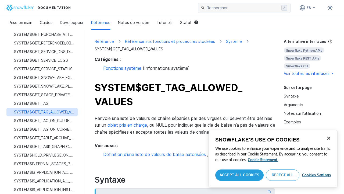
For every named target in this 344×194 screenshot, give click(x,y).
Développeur (72, 22)
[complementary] (309, 57)
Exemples (292, 122)
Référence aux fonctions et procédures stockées (170, 41)
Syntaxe (291, 96)
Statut (186, 22)
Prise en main (20, 22)
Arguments (293, 104)
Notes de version (133, 22)
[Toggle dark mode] (330, 7)
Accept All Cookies (239, 175)
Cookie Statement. (263, 160)
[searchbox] (243, 8)
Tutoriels (165, 22)
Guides (46, 22)
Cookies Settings (316, 175)
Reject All (282, 175)
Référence (100, 22)
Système (234, 41)
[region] (273, 159)
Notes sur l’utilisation (302, 113)
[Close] (329, 138)
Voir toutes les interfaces (306, 73)
